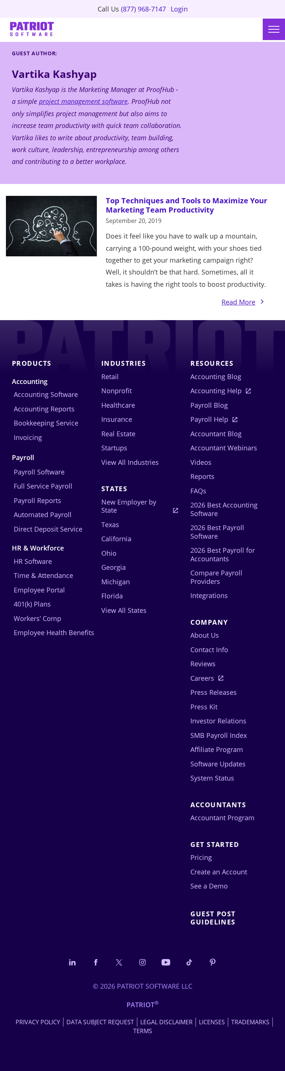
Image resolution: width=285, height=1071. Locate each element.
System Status (212, 777)
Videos (201, 462)
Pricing (201, 857)
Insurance (116, 419)
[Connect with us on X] (119, 962)
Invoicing (28, 437)
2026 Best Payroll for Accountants (222, 554)
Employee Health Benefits (54, 632)
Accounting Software (46, 394)
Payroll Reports (37, 500)
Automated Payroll (43, 514)
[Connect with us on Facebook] (95, 962)
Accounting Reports (44, 408)
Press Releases (213, 692)
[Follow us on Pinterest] (212, 962)
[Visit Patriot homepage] (32, 30)
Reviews (203, 663)
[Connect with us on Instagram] (142, 962)
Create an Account (218, 871)
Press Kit (203, 706)
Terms (142, 1031)
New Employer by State (128, 506)
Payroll (23, 457)
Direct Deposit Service (48, 529)
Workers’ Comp (37, 618)
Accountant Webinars (223, 447)
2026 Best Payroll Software (217, 532)
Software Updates (218, 763)
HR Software (33, 561)
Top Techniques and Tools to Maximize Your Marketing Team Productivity (186, 205)
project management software (83, 101)
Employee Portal (39, 589)
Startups (114, 447)
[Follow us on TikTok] (189, 962)
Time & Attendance (43, 575)
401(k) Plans (32, 603)
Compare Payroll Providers (216, 577)
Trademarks (250, 1022)
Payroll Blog (209, 405)
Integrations (209, 595)
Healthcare (118, 405)
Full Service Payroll (43, 486)
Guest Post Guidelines (212, 918)
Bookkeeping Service (46, 422)
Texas (110, 524)
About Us (204, 635)
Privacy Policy (38, 1022)
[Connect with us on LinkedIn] (72, 962)
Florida (112, 595)
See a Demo (209, 885)
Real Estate (118, 433)
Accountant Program (222, 817)
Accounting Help (216, 390)
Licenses (212, 1022)
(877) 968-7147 (143, 8)
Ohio (109, 553)
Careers (202, 678)
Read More (246, 302)
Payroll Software (39, 471)
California (116, 538)
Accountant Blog (216, 433)
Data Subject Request (100, 1022)
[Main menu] (274, 29)
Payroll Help (209, 419)
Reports (202, 476)
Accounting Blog (215, 376)
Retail (110, 376)
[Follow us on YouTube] (165, 962)
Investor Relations (218, 720)
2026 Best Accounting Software (224, 509)
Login (179, 8)
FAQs (198, 490)
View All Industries (130, 462)
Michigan (115, 581)
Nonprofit (116, 390)
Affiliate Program (216, 749)
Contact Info (209, 649)
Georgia (113, 567)
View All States (124, 610)
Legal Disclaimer (166, 1022)
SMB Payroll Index (218, 735)
